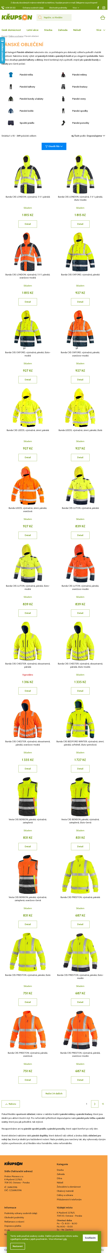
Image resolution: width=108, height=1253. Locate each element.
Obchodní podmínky (58, 7)
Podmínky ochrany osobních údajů (20, 1213)
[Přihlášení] (92, 17)
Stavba (60, 1170)
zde (65, 1239)
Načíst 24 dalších (54, 1093)
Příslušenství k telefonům (69, 1199)
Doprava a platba (12, 1226)
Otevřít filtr (54, 146)
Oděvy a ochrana (65, 1195)
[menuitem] (13, 30)
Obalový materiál (65, 1191)
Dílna (59, 1178)
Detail (28, 224)
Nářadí (60, 1182)
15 (103, 1104)
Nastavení (18, 1246)
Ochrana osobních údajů (33, 7)
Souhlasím (90, 1237)
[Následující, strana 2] (94, 1104)
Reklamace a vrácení (14, 1221)
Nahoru (12, 1104)
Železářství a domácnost (69, 1186)
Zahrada (61, 1174)
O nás (7, 1230)
